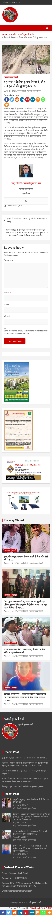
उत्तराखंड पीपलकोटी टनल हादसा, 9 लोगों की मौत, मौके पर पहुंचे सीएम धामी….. (30, 832)
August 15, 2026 (11, 611)
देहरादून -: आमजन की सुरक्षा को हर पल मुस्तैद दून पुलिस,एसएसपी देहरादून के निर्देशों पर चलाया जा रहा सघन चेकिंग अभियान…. (25, 604)
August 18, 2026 (11, 563)
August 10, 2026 (11, 704)
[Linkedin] (22, 99)
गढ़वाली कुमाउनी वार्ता (11, 77)
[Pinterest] (27, 99)
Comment (9, 260)
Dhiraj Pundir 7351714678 (41, 908)
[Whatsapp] (43, 99)
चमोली (14, 643)
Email (7, 304)
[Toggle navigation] (5, 28)
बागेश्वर (14, 688)
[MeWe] (32, 99)
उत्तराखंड (7, 550)
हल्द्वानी (14, 550)
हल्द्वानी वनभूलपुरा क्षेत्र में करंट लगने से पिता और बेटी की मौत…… (24, 758)
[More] (6, 104)
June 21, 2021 (10, 91)
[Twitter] (11, 99)
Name (7, 292)
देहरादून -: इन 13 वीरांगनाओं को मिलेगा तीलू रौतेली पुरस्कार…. (23, 786)
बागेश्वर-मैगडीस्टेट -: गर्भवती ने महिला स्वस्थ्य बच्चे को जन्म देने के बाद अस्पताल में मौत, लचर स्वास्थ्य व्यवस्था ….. (25, 697)
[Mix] (37, 99)
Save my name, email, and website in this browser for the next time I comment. (25, 332)
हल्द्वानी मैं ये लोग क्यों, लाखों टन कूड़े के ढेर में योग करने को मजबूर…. (27, 220)
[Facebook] (6, 99)
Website (7, 316)
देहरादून (14, 595)
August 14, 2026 (11, 656)
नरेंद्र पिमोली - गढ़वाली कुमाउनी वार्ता (29, 91)
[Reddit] (17, 99)
